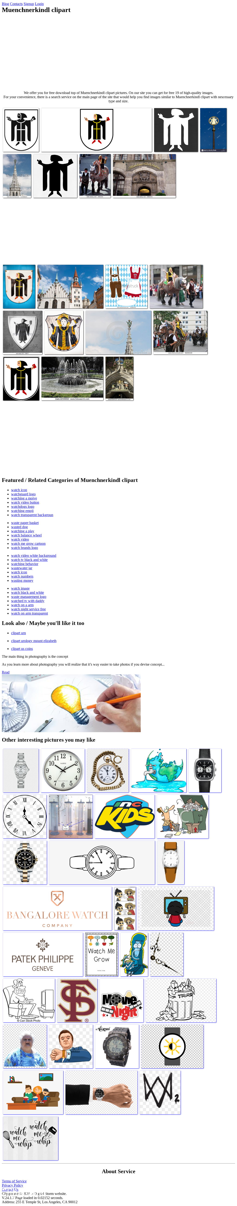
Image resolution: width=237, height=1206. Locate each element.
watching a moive (24, 498)
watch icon (19, 490)
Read (5, 672)
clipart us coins (22, 649)
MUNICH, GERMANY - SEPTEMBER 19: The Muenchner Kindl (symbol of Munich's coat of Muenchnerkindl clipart (177, 342)
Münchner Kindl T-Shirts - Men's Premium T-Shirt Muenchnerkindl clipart (172, 141)
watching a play (22, 531)
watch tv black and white (29, 560)
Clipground (23, 1192)
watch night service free (28, 609)
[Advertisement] (118, 52)
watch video (20, 539)
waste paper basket (25, 523)
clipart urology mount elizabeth (33, 641)
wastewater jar (21, 568)
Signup (29, 4)
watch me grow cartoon (28, 543)
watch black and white (27, 592)
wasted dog (19, 527)
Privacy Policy (12, 1185)
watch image (20, 588)
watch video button (25, 502)
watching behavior (24, 564)
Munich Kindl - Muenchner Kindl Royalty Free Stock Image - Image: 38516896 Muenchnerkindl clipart (118, 344)
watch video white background (33, 555)
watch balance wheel (26, 535)
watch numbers (22, 576)
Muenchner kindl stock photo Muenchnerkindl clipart (19, 298)
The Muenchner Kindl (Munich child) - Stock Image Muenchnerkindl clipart (19, 342)
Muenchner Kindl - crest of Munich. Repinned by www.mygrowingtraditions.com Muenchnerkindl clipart (25, 388)
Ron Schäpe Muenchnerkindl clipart (19, 143)
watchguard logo (23, 494)
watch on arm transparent (29, 613)
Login (39, 4)
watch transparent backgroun (32, 515)
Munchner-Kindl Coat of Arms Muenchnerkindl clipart (78, 145)
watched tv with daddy (27, 601)
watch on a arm (22, 605)
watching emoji (22, 511)
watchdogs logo (22, 507)
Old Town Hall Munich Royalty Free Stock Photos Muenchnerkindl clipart (67, 300)
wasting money (22, 580)
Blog (5, 4)
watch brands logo (24, 548)
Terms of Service (14, 1181)
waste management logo (28, 597)
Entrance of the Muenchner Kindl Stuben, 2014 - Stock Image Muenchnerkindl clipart (143, 189)
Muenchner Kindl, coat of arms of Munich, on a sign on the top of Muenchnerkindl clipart (213, 136)
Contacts (16, 4)
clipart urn (18, 633)
